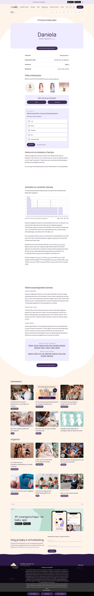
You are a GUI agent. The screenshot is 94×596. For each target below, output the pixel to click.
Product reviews (54, 7)
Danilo (49, 257)
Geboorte (38, 433)
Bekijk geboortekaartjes (52, 79)
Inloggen (80, 7)
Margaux (50, 356)
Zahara (30, 354)
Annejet (43, 356)
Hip (32, 135)
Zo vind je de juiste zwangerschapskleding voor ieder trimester (21, 464)
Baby (38, 7)
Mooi (36, 102)
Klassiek (33, 130)
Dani (59, 257)
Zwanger (33, 7)
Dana (66, 260)
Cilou (60, 354)
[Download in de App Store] (70, 2)
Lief (32, 121)
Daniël (53, 38)
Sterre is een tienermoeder (69, 493)
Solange (55, 354)
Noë (64, 354)
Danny (58, 244)
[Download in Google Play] (77, 2)
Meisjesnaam (64, 55)
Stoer (32, 126)
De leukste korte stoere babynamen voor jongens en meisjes (20, 404)
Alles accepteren (60, 593)
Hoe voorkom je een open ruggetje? (22, 491)
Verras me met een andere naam (46, 48)
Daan (63, 244)
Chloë (36, 354)
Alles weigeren (33, 593)
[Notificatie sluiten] (82, 2)
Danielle (32, 262)
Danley (31, 345)
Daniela (52, 262)
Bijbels (67, 64)
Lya (39, 354)
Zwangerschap (15, 408)
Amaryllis (48, 354)
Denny (40, 257)
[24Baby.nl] (14, 7)
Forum (62, 7)
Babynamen (45, 7)
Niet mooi (57, 102)
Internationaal (35, 139)
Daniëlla (42, 262)
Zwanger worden (24, 7)
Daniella (65, 262)
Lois (42, 354)
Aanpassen (47, 593)
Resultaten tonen (41, 144)
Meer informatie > (47, 590)
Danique (54, 260)
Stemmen (31, 144)
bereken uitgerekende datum (31, 547)
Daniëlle (40, 236)
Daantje (38, 253)
